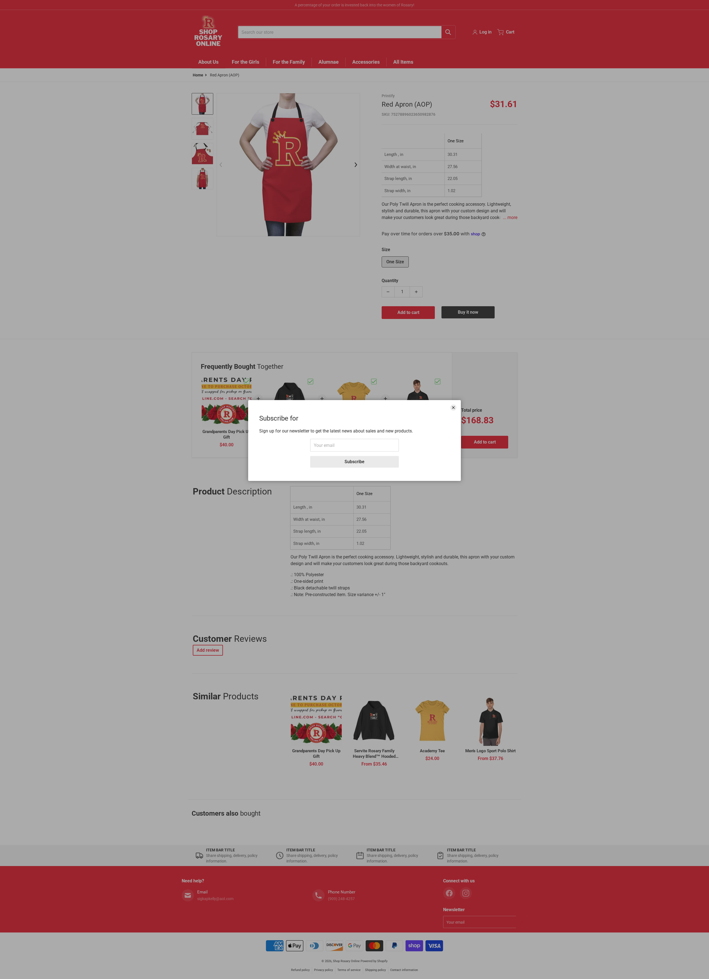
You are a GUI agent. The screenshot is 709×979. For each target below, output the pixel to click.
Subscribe (354, 461)
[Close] (453, 408)
